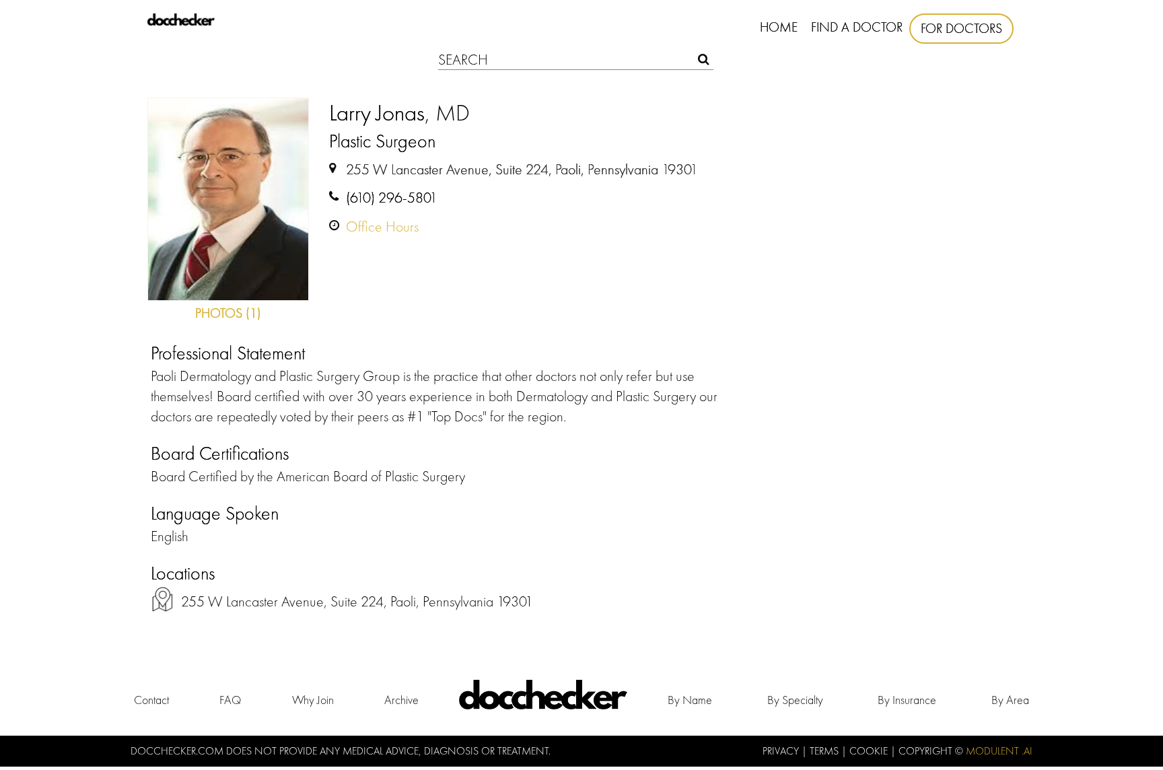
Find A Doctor (857, 27)
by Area (1010, 699)
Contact (151, 699)
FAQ (230, 699)
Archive (401, 699)
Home (779, 27)
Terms (825, 751)
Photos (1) (228, 313)
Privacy (782, 751)
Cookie (869, 751)
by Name (690, 699)
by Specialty (795, 699)
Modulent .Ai (999, 751)
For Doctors (961, 28)
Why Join (313, 699)
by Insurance (907, 699)
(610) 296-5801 (391, 197)
